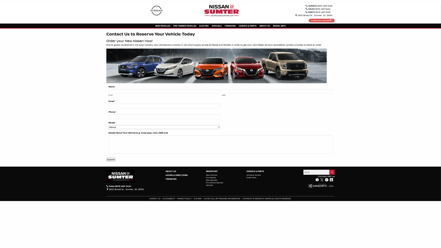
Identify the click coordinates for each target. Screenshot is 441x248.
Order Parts (251, 177)
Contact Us (155, 198)
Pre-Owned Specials (214, 182)
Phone (113, 112)
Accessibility (169, 198)
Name (112, 86)
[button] (163, 26)
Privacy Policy (184, 198)
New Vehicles (211, 175)
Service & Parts (255, 171)
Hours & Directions (177, 175)
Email (112, 101)
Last (224, 95)
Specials (209, 185)
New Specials (211, 180)
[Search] (332, 172)
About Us (171, 171)
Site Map (198, 198)
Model (112, 122)
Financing (171, 179)
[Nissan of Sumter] (221, 10)
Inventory (212, 171)
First (111, 95)
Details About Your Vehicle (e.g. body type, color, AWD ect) (138, 132)
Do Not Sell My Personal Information (222, 198)
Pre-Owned (211, 177)
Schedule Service (253, 175)
